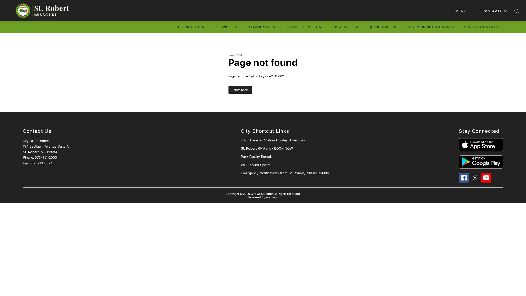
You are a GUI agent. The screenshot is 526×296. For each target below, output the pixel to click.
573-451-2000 (46, 157)
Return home (240, 90)
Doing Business (302, 27)
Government (188, 27)
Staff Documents (481, 27)
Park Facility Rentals (256, 157)
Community (260, 27)
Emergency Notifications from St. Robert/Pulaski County (285, 173)
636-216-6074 (41, 163)
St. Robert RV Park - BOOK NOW (267, 148)
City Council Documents (430, 27)
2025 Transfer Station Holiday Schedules (273, 140)
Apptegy (272, 197)
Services (224, 27)
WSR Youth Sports (255, 165)
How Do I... (342, 27)
